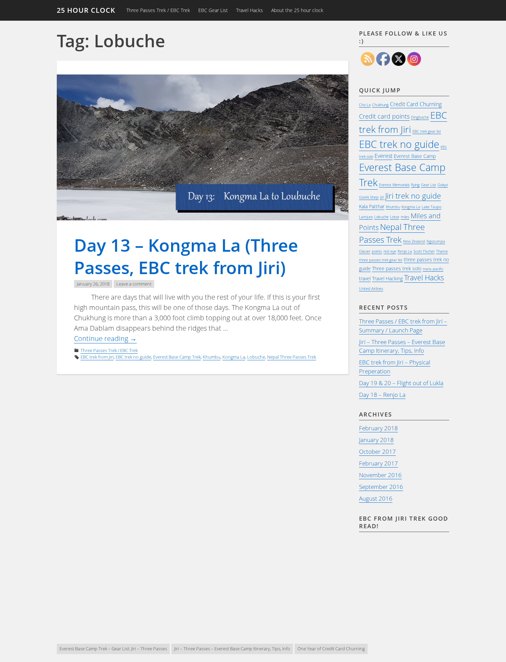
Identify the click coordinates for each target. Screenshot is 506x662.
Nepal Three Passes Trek (291, 357)
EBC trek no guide (133, 357)
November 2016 (380, 475)
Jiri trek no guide (413, 196)
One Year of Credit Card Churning (331, 648)
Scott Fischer (424, 251)
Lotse (394, 216)
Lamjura (366, 216)
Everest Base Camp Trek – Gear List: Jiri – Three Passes (113, 648)
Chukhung (380, 104)
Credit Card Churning (416, 104)
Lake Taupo (431, 206)
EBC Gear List (213, 10)
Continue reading (105, 338)
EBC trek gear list (426, 131)
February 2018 (378, 428)
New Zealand (414, 241)
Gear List (428, 184)
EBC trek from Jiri (97, 357)
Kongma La (233, 357)
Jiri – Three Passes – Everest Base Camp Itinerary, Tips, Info (402, 346)
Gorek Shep (369, 197)
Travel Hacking (387, 278)
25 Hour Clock (86, 10)
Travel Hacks (249, 10)
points (377, 251)
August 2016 (375, 498)
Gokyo (443, 184)
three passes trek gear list (380, 260)
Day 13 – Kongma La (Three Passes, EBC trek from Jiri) (186, 256)
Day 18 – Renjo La (382, 395)
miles (405, 216)
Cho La (365, 104)
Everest (383, 156)
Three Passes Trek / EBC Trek (158, 10)
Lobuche (256, 357)
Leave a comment (133, 284)
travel (365, 278)
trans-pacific (433, 269)
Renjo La (405, 251)
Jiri (382, 197)
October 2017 (377, 451)
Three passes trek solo (396, 268)
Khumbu (211, 357)
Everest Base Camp (415, 156)
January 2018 (376, 440)
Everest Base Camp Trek (177, 357)
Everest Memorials (394, 184)
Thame (442, 251)
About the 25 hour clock (297, 10)
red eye (389, 251)
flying (415, 184)
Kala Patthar (371, 206)
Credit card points (384, 116)
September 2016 (381, 487)
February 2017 (378, 463)
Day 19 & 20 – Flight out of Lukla (401, 383)
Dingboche (420, 117)
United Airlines (371, 288)
